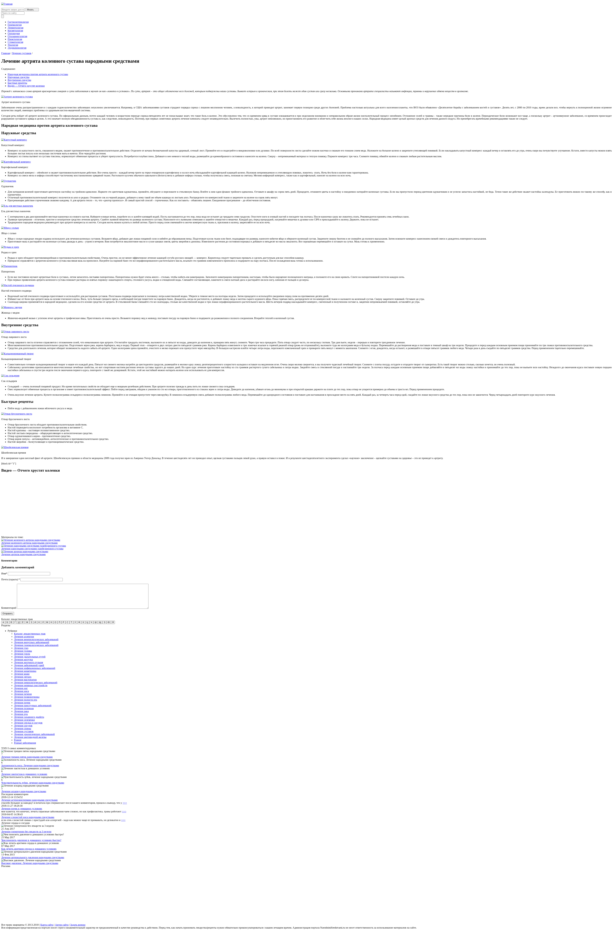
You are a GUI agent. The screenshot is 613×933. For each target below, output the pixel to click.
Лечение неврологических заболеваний (35, 682)
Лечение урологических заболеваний (34, 734)
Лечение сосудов (23, 725)
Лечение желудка (23, 659)
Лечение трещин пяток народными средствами (27, 757)
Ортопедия (14, 33)
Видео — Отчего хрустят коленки (26, 85)
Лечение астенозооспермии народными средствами (29, 800)
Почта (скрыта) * (10, 579)
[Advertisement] (97, 895)
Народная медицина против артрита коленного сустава (38, 74)
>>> (125, 802)
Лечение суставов (21, 53)
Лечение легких (22, 676)
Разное (17, 740)
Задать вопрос (78, 924)
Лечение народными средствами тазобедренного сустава (32, 548)
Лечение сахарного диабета (29, 717)
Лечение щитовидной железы (30, 737)
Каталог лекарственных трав (29, 633)
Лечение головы (23, 651)
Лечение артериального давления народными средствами (32, 857)
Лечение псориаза (24, 708)
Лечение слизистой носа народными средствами (27, 817)
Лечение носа (21, 691)
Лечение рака (21, 711)
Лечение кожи (22, 674)
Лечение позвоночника (26, 697)
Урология (13, 45)
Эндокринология (17, 47)
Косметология (15, 30)
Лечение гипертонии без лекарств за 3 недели (26, 831)
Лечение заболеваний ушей (29, 665)
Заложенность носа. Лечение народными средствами (30, 765)
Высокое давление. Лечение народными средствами (29, 863)
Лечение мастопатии (25, 679)
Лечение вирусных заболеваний (31, 642)
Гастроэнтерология (18, 22)
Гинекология (15, 24)
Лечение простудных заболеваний (32, 705)
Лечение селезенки (24, 720)
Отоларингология (17, 36)
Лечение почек (22, 702)
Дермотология (15, 27)
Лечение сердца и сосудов (28, 722)
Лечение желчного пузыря (28, 662)
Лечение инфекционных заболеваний (34, 668)
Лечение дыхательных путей (29, 656)
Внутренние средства (19, 80)
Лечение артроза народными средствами (23, 554)
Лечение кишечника (25, 671)
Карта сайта (46, 924)
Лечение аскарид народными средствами (23, 791)
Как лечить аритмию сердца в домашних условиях (29, 848)
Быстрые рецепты (17, 83)
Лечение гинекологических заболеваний (36, 645)
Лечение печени (23, 694)
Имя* (4, 573)
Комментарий (8, 607)
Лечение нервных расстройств (30, 685)
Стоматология (15, 42)
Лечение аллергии (24, 636)
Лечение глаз (21, 648)
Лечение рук (21, 714)
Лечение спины (22, 728)
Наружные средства (18, 77)
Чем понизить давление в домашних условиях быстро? (31, 840)
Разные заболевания (25, 742)
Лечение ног (21, 688)
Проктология (15, 39)
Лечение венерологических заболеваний (36, 639)
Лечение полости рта (25, 699)
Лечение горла (22, 653)
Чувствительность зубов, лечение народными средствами (32, 782)
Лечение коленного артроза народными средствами (29, 543)
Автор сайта (61, 924)
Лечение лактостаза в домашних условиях (24, 774)
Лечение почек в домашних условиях (21, 808)
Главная (5, 53)
